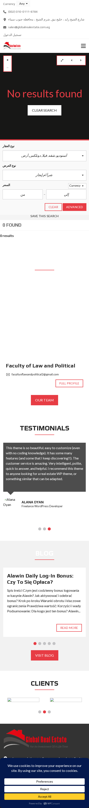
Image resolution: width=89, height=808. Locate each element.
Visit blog (44, 655)
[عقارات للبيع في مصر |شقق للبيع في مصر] (10, 46)
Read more (69, 628)
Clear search (44, 110)
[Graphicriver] (23, 701)
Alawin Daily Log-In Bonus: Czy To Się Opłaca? (40, 579)
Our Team (44, 400)
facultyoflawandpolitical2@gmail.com (35, 374)
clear (53, 207)
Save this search (44, 216)
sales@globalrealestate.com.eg (29, 27)
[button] (23, 4)
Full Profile (69, 383)
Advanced (74, 207)
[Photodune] (66, 701)
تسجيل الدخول (12, 35)
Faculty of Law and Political (40, 366)
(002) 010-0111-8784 (23, 11)
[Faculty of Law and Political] (44, 319)
